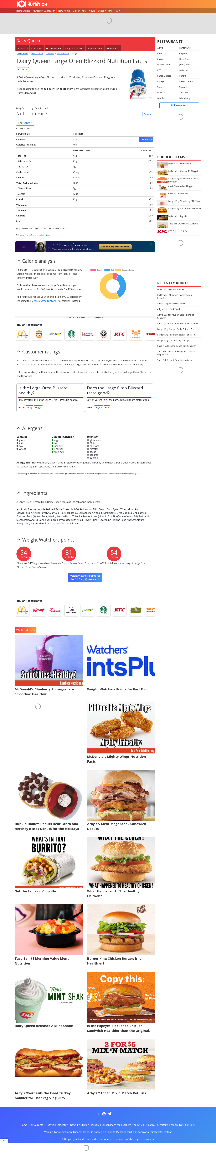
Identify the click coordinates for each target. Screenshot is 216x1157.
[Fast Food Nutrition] (32, 4)
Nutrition (23, 48)
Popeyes (161, 81)
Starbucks (184, 87)
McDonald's (185, 70)
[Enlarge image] (150, 98)
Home (23, 1125)
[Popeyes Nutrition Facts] (152, 610)
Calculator (37, 48)
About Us (139, 1125)
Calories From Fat (26, 144)
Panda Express (164, 75)
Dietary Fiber (24, 188)
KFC (159, 70)
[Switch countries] (118, 10)
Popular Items (95, 48)
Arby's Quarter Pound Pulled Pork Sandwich (178, 323)
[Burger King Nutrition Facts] (39, 335)
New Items (64, 10)
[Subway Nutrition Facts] (55, 335)
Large (24, 122)
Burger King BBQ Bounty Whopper (173, 340)
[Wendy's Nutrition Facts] (39, 610)
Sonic (159, 87)
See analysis (146, 139)
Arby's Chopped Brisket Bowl (171, 303)
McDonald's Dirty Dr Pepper (170, 289)
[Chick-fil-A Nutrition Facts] (55, 610)
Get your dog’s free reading (115, 246)
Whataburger (185, 98)
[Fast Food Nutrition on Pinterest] (104, 1114)
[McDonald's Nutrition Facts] (23, 335)
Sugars (21, 193)
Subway (161, 92)
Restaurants (23, 10)
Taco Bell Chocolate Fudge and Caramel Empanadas (176, 353)
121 (39, 407)
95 (30, 407)
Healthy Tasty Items (157, 1125)
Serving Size (23, 133)
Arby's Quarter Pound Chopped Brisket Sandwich (175, 316)
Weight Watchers (74, 48)
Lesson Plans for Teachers (116, 1125)
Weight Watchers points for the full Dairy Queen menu (85, 577)
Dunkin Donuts (164, 64)
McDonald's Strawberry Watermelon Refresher (174, 296)
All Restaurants (179, 105)
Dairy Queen (46, 235)
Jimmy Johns (185, 64)
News (92, 10)
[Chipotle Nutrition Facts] (152, 335)
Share (23, 69)
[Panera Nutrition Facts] (136, 610)
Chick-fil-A (162, 53)
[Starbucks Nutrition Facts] (71, 335)
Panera (182, 75)
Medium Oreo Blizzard (43, 301)
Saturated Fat (24, 161)
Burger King (184, 47)
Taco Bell (183, 92)
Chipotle (183, 53)
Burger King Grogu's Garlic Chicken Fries (176, 329)
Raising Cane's (186, 81)
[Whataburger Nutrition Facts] (136, 335)
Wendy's (161, 98)
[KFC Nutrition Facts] (120, 335)
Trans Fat (22, 166)
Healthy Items (53, 48)
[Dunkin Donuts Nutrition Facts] (87, 335)
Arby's (160, 47)
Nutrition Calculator (44, 10)
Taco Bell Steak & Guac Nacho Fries (174, 360)
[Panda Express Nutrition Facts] (103, 335)
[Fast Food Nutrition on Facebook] (98, 1114)
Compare (148, 114)
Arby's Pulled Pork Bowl (168, 309)
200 (100, 407)
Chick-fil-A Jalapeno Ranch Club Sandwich (176, 345)
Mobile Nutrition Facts (183, 1125)
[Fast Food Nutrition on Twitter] (109, 1114)
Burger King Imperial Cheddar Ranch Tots (177, 334)
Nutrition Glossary (89, 1125)
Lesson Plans (105, 10)
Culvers (160, 59)
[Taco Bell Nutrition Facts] (71, 610)
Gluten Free (79, 10)
